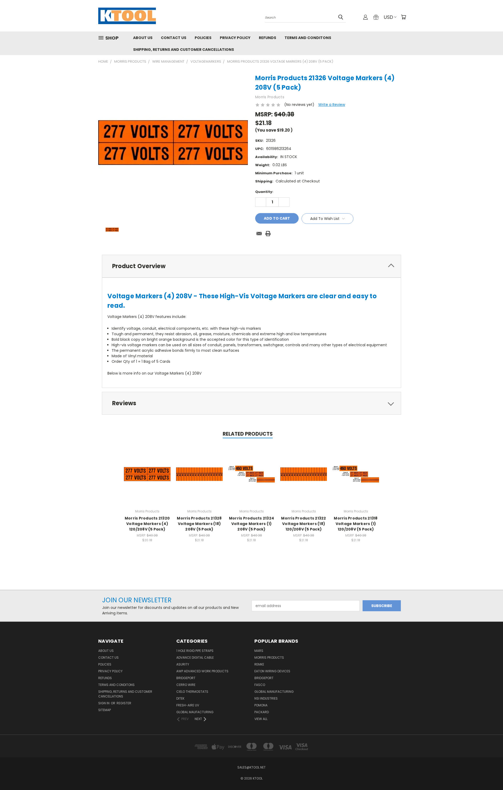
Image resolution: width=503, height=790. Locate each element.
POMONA (260, 705)
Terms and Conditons (308, 37)
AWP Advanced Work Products (202, 671)
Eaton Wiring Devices (272, 671)
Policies (203, 37)
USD (388, 17)
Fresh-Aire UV (187, 705)
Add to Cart (147, 478)
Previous (489, 773)
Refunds (267, 37)
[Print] (268, 233)
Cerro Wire (185, 685)
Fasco (259, 685)
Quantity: (264, 191)
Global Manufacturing (274, 691)
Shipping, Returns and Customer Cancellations (183, 49)
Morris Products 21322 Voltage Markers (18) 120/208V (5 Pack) (303, 524)
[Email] (259, 233)
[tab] (251, 266)
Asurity (182, 664)
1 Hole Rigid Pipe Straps (195, 650)
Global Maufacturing (195, 712)
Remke (259, 664)
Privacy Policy (235, 37)
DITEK (180, 698)
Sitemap (104, 710)
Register (124, 703)
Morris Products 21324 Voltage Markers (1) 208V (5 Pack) (251, 524)
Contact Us (173, 37)
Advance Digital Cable (195, 657)
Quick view (147, 468)
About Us (142, 37)
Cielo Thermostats (192, 691)
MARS (258, 650)
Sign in (104, 703)
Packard (261, 712)
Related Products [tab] (248, 433)
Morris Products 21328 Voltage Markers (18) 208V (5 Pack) (199, 524)
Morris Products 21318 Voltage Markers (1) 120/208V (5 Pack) (356, 524)
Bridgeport (185, 678)
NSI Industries (266, 698)
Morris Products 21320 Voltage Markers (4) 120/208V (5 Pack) (147, 524)
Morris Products (269, 657)
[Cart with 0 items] (403, 17)
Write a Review (331, 104)
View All (260, 719)
